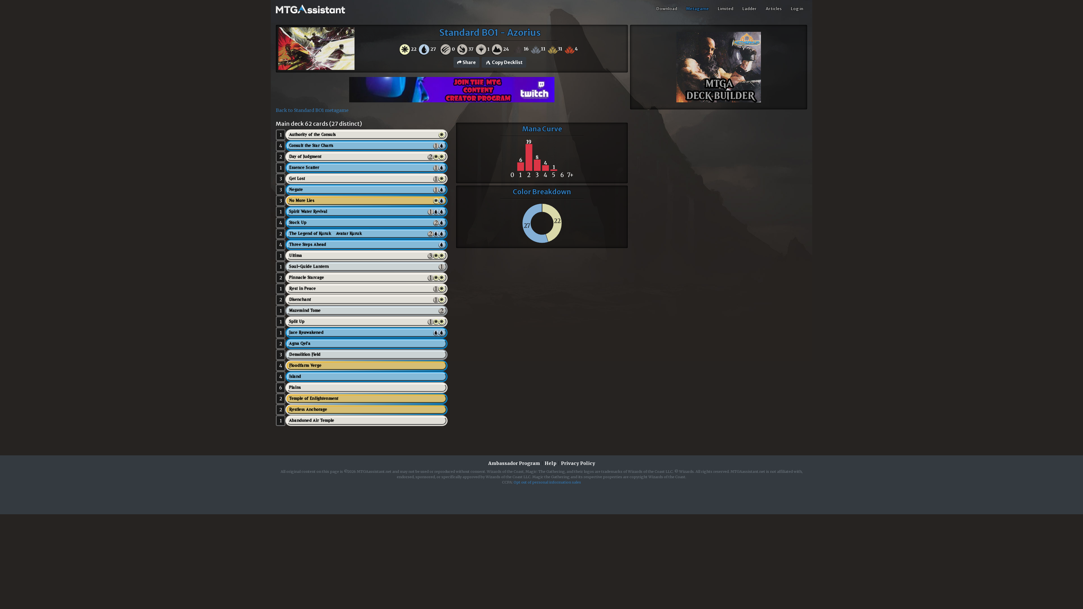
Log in (797, 8)
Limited (725, 8)
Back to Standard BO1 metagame (312, 110)
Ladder (749, 8)
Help (550, 463)
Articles (774, 8)
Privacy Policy (578, 463)
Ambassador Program (514, 463)
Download (666, 8)
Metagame (697, 8)
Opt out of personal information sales (547, 482)
